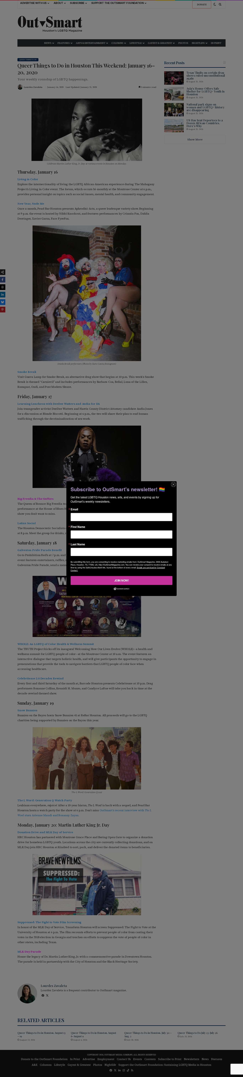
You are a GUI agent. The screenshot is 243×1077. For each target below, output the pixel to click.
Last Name (78, 544)
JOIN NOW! (121, 580)
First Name (78, 526)
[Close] (173, 484)
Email (74, 509)
